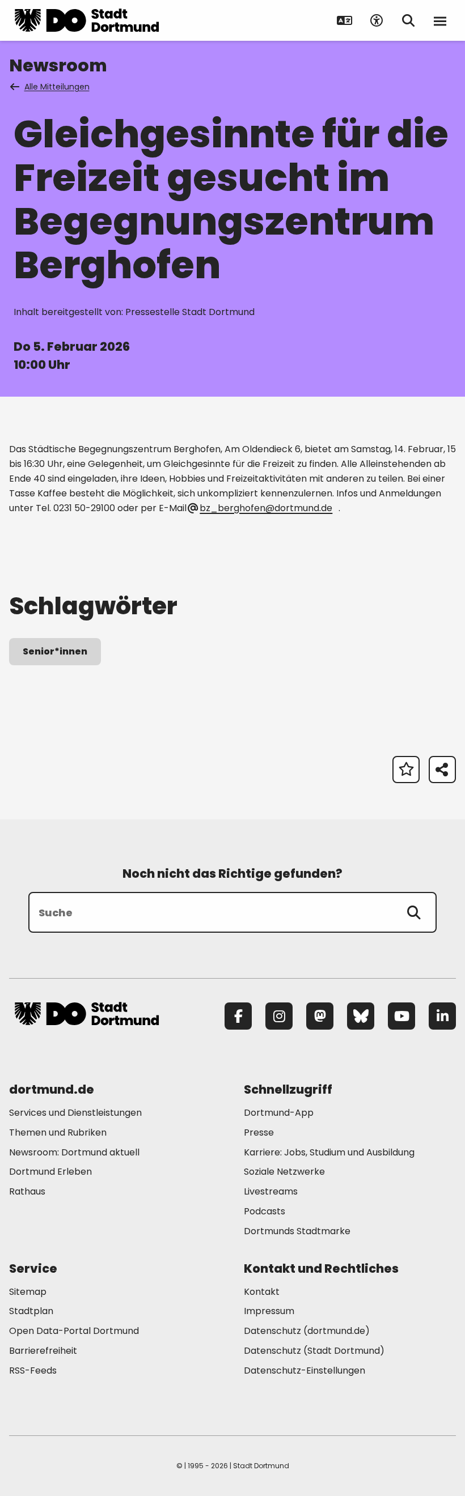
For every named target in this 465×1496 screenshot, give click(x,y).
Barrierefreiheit (43, 1350)
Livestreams (271, 1191)
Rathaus (27, 1191)
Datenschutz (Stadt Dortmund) (314, 1350)
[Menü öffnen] (440, 20)
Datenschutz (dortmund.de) (307, 1330)
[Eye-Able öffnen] (376, 20)
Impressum (269, 1311)
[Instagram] (279, 1016)
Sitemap (27, 1291)
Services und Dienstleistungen (75, 1112)
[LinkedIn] (442, 1016)
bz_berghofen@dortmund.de (266, 508)
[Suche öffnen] (408, 20)
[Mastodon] (319, 1016)
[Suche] (414, 912)
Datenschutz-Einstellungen (304, 1371)
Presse (259, 1132)
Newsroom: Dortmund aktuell (74, 1152)
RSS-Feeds (33, 1370)
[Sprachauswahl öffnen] (344, 20)
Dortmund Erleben (50, 1171)
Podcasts (264, 1211)
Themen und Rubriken (58, 1132)
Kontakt (262, 1291)
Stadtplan (31, 1311)
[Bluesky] (360, 1016)
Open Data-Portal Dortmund (74, 1330)
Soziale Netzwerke (284, 1171)
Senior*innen (55, 651)
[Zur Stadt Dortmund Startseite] (86, 20)
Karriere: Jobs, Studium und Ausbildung (329, 1152)
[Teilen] (442, 769)
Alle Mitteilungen (57, 86)
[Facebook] (238, 1016)
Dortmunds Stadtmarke (297, 1231)
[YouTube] (401, 1016)
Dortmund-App (279, 1112)
